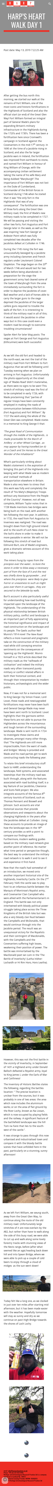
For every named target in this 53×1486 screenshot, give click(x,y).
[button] (3, 4)
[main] (26, 22)
